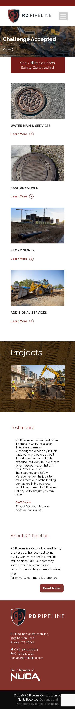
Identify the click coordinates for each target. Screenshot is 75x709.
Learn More (8, 49)
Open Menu (63, 16)
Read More (51, 588)
